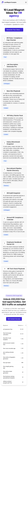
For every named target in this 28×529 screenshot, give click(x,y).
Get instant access (14, 319)
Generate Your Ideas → (14, 29)
